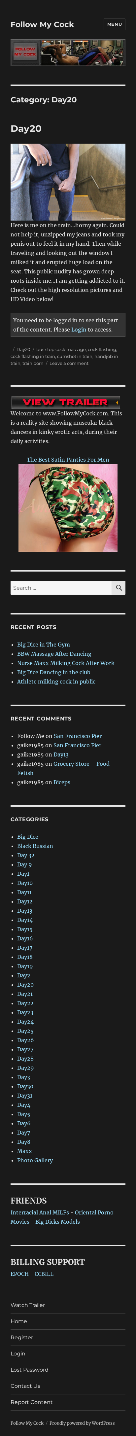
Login (78, 329)
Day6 (24, 1123)
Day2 (23, 975)
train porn (33, 363)
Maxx (24, 1151)
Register (22, 1337)
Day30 (25, 1086)
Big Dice (27, 836)
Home (19, 1321)
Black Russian (35, 846)
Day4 (23, 1105)
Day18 (25, 957)
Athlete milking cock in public (56, 681)
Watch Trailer (28, 1305)
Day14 (25, 920)
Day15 (25, 929)
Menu (114, 24)
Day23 (25, 1012)
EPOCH (20, 1274)
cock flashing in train (33, 356)
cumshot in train (74, 356)
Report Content (32, 1402)
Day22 (25, 1003)
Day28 (25, 1058)
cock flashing (102, 349)
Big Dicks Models (57, 1221)
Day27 (25, 1049)
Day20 (26, 128)
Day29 (25, 1068)
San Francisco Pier (78, 736)
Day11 (24, 892)
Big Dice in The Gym (43, 644)
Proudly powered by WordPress (82, 1423)
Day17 (24, 947)
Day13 (61, 754)
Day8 (23, 1141)
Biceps (61, 782)
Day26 (25, 1040)
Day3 (23, 1077)
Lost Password (30, 1370)
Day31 (24, 1095)
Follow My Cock (42, 24)
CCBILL (44, 1274)
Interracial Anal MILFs (40, 1212)
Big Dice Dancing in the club (53, 672)
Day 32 (26, 855)
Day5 (23, 1114)
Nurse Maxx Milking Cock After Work (66, 663)
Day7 (23, 1132)
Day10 (25, 883)
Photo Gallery (35, 1160)
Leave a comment (69, 363)
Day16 (25, 938)
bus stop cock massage (61, 349)
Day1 (23, 873)
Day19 (25, 966)
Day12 (25, 901)
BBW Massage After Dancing (54, 653)
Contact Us (25, 1386)
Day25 (25, 1031)
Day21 (25, 994)
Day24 (25, 1021)
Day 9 (24, 864)
